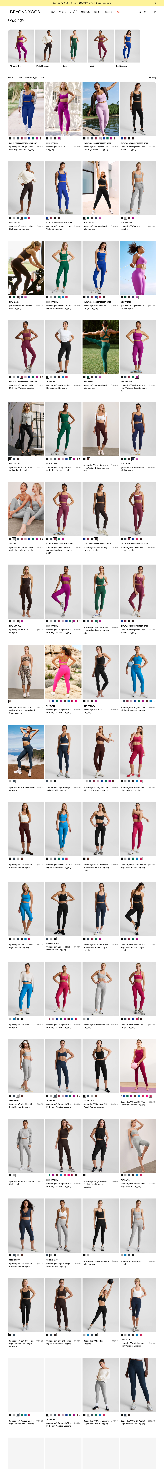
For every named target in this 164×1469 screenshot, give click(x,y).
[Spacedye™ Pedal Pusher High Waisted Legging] (26, 188)
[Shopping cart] (155, 12)
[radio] (10, 138)
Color (19, 77)
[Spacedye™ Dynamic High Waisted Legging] (138, 109)
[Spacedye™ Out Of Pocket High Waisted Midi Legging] (63, 1305)
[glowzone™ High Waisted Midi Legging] (101, 188)
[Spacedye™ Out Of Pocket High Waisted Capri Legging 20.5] (101, 429)
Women (62, 12)
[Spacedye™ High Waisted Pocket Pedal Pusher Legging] (101, 1146)
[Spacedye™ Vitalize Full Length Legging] (101, 268)
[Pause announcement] (155, 3)
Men (73, 11)
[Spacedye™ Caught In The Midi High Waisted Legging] (26, 109)
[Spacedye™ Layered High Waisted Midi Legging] (63, 752)
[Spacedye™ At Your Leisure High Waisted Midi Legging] (63, 268)
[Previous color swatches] (47, 701)
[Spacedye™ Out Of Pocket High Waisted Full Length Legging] (26, 1305)
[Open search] (140, 12)
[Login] (145, 12)
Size (42, 77)
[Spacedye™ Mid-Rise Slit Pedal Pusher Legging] (26, 829)
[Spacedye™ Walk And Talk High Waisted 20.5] (101, 909)
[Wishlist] (150, 12)
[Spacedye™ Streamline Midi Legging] (26, 752)
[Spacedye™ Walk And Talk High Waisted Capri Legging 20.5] (138, 347)
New (52, 12)
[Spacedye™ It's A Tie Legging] (63, 109)
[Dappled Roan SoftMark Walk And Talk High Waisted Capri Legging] (26, 672)
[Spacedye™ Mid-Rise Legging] (26, 989)
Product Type (31, 77)
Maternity (85, 12)
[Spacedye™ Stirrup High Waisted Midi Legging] (26, 429)
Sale (118, 12)
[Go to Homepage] (25, 11)
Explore (108, 12)
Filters (11, 77)
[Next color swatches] (42, 138)
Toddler (97, 12)
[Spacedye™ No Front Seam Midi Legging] (26, 1146)
